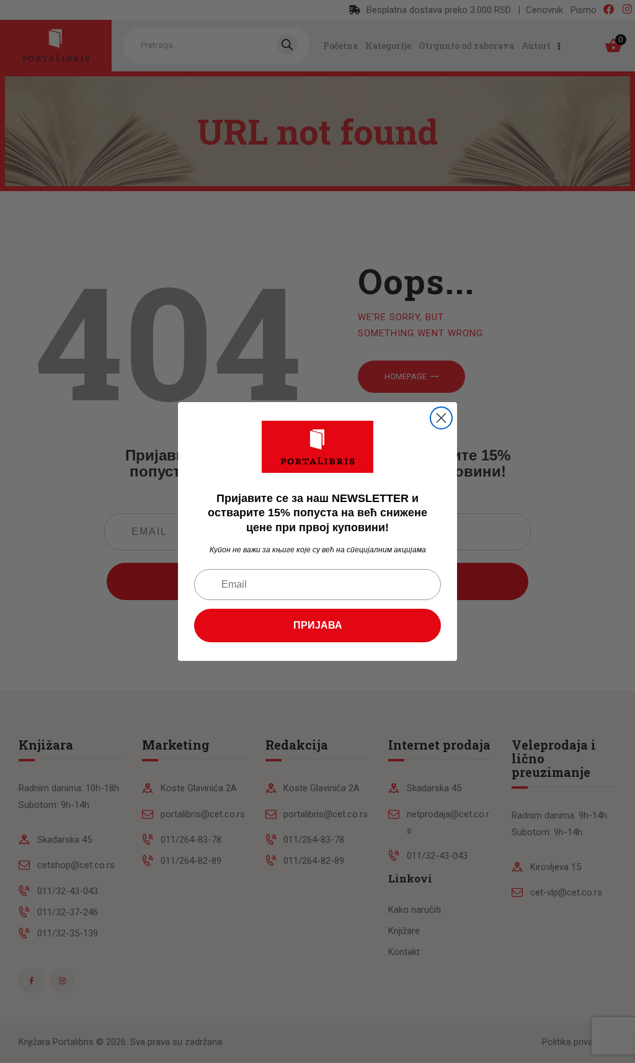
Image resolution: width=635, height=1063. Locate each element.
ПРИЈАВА (317, 625)
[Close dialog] (441, 418)
